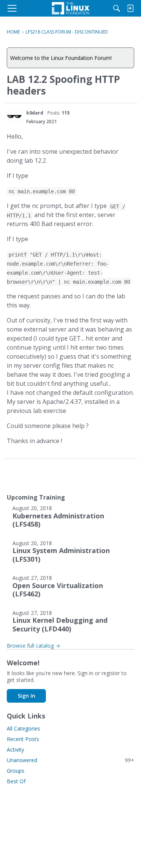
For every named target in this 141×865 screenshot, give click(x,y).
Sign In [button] (26, 695)
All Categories (23, 728)
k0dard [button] (34, 113)
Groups (15, 770)
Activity (15, 749)
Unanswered (70, 760)
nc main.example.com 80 (42, 191)
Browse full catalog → (33, 645)
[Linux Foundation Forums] (70, 8)
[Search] (116, 8)
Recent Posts (23, 739)
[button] (14, 116)
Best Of (16, 781)
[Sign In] (130, 8)
